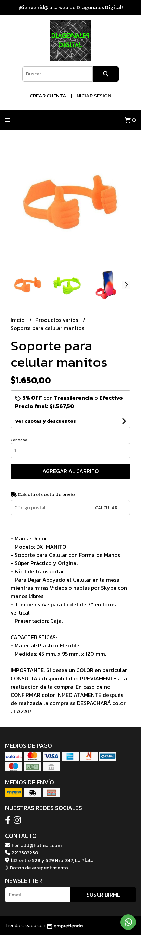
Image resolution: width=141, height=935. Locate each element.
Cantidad (19, 439)
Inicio (18, 320)
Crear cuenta (48, 96)
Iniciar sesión (93, 96)
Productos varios (57, 320)
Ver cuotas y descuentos (45, 421)
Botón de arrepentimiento (38, 868)
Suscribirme (103, 894)
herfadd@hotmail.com (36, 845)
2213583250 (24, 852)
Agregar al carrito (70, 471)
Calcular (106, 507)
